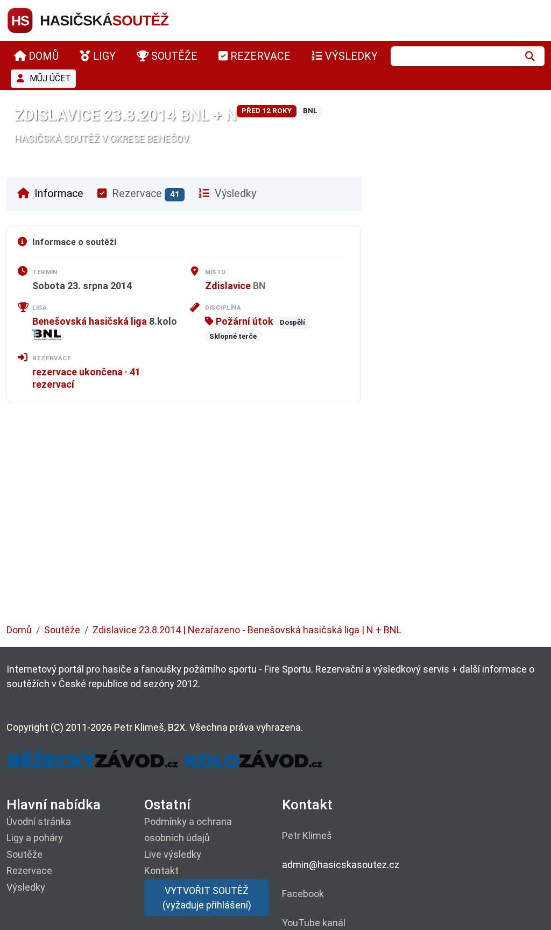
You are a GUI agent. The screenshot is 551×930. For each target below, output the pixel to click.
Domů (19, 629)
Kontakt (161, 870)
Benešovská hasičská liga (89, 321)
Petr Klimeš (307, 835)
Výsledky (234, 193)
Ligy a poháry (34, 837)
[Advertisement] (275, 520)
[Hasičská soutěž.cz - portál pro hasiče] (108, 19)
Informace (57, 193)
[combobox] (455, 56)
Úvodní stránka (38, 821)
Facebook (303, 893)
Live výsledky (172, 854)
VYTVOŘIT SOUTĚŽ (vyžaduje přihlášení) (207, 898)
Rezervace (144, 193)
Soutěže (62, 629)
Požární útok (243, 321)
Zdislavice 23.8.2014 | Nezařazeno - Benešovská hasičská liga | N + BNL (247, 629)
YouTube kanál (313, 922)
